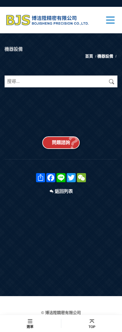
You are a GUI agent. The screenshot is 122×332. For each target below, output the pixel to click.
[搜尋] (111, 81)
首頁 (89, 56)
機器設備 (105, 56)
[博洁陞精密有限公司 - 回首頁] (50, 20)
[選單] (110, 20)
